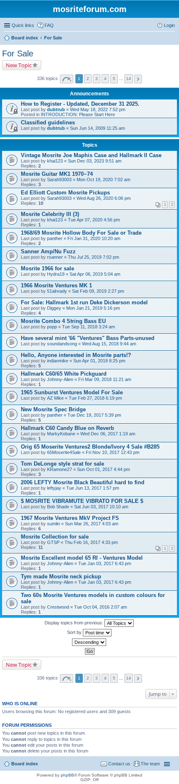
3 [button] (96, 78)
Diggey (54, 308)
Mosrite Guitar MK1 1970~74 (57, 174)
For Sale (17, 53)
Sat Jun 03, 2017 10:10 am (101, 506)
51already (57, 291)
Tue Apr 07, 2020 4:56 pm (94, 219)
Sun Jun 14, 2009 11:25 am (97, 128)
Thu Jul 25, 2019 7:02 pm (93, 257)
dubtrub (56, 109)
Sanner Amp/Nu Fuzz (48, 251)
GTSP (53, 542)
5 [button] (114, 78)
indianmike (57, 360)
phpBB (67, 775)
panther (54, 238)
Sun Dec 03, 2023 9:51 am (95, 160)
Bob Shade (58, 506)
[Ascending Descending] (89, 642)
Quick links (23, 25)
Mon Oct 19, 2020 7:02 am (103, 179)
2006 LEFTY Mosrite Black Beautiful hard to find (82, 482)
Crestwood (58, 606)
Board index (24, 763)
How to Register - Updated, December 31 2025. (80, 104)
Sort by (75, 632)
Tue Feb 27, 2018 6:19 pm (95, 398)
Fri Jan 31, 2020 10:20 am (93, 238)
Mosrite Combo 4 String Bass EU (63, 321)
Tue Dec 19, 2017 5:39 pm (94, 415)
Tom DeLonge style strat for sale (62, 464)
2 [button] (88, 78)
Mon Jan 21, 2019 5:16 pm (93, 308)
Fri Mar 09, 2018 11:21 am (104, 379)
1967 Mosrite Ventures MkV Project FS (70, 518)
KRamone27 (59, 469)
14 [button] (128, 78)
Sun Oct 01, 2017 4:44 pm (103, 469)
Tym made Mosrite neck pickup (61, 576)
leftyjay (54, 487)
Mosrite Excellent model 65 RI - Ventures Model (82, 558)
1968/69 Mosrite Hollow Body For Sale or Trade (81, 233)
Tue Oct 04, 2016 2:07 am (100, 606)
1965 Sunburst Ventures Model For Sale (72, 392)
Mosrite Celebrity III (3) (50, 214)
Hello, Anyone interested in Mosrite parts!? (76, 355)
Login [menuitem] (169, 25)
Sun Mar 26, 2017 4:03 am (91, 523)
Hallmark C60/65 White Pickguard (64, 374)
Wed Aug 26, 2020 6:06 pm (104, 198)
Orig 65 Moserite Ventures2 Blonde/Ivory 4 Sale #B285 (90, 447)
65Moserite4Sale (64, 452)
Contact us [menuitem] (119, 763)
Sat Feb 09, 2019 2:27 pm (98, 291)
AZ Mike (55, 398)
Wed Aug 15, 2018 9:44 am (109, 343)
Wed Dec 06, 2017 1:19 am (107, 433)
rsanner (55, 257)
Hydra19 (56, 274)
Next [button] (138, 79)
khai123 (55, 160)
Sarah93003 (59, 179)
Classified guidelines (48, 122)
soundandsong (62, 343)
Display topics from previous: (74, 622)
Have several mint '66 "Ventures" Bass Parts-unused (87, 338)
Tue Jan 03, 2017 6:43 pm (104, 563)
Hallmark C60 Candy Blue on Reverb (67, 428)
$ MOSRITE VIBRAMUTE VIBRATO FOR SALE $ (82, 501)
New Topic (19, 65)
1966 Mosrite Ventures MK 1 (56, 285)
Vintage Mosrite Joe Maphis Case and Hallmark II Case (91, 155)
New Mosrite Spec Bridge (53, 409)
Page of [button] (66, 79)
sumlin (53, 523)
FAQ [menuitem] (49, 25)
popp (52, 326)
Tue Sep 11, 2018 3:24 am (88, 326)
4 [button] (105, 78)
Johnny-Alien (60, 379)
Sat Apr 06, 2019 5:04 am (95, 274)
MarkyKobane (61, 433)
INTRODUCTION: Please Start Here (78, 114)
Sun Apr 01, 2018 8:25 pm (99, 360)
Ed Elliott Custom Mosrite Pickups (65, 192)
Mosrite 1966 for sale (47, 268)
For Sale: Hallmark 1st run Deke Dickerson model (84, 302)
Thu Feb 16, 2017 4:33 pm (91, 542)
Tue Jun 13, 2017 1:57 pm (92, 487)
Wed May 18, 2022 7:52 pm (97, 109)
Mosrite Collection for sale (55, 537)
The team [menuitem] (150, 763)
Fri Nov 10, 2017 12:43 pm (112, 452)
